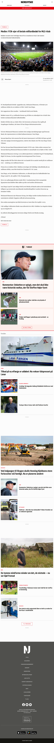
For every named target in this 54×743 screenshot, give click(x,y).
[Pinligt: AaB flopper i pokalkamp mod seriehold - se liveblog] (9, 317)
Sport (44, 5)
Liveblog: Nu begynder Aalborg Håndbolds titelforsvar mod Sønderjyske (36, 387)
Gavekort (27, 667)
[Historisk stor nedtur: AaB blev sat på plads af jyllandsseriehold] (9, 300)
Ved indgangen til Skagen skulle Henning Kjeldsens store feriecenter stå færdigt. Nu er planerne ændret (26, 472)
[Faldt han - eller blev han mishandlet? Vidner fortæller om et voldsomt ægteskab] (9, 509)
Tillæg (27, 699)
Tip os (27, 657)
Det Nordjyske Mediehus (29, 709)
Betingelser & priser (27, 674)
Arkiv (27, 688)
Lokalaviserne (27, 692)
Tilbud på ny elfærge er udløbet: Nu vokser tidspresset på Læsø (27, 373)
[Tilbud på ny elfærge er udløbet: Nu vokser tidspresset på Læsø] (27, 351)
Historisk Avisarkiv (27, 685)
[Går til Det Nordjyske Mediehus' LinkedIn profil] (30, 704)
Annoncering (27, 671)
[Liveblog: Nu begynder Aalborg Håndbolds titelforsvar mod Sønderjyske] (9, 386)
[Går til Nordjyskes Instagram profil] (27, 704)
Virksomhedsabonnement (27, 664)
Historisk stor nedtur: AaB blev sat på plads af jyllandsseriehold (32, 301)
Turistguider (27, 695)
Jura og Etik (27, 678)
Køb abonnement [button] (27, 8)
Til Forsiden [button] (27, 624)
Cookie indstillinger (27, 740)
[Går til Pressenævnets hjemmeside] (27, 719)
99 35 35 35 (28, 712)
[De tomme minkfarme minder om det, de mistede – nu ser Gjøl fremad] (27, 553)
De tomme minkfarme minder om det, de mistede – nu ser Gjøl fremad (25, 574)
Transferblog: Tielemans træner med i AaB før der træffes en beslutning (35, 589)
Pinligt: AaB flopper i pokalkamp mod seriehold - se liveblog (33, 318)
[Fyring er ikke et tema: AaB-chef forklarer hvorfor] (9, 404)
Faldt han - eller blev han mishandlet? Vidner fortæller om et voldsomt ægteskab (35, 511)
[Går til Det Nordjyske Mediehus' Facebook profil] (23, 704)
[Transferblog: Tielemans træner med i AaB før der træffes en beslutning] (9, 587)
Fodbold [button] (4, 27)
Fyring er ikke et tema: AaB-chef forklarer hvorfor (33, 405)
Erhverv (27, 5)
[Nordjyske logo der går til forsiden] (27, 2)
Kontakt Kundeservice (27, 681)
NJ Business (27, 660)
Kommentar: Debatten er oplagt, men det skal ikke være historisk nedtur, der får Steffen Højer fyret (25, 286)
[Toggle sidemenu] (52, 2)
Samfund (9, 5)
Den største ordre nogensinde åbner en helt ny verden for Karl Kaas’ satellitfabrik (35, 609)
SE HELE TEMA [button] (27, 327)
